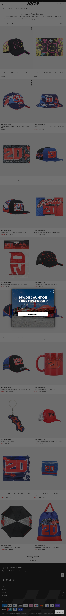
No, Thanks (33, 319)
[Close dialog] (52, 291)
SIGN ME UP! (33, 314)
